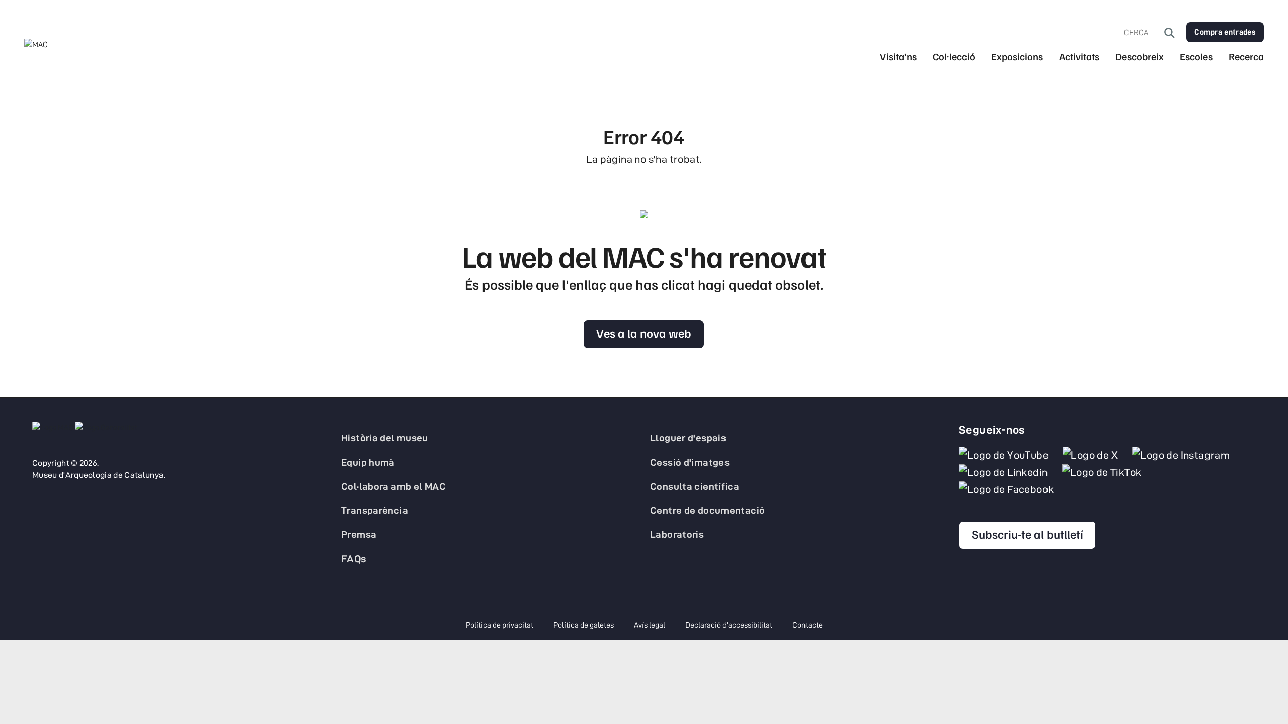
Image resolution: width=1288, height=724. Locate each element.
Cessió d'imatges (690, 462)
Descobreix (1139, 56)
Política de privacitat (499, 625)
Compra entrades (1225, 32)
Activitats (1079, 56)
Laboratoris (677, 534)
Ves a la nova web (643, 332)
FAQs (354, 558)
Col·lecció (954, 56)
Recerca (1246, 56)
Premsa (358, 534)
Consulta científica (694, 486)
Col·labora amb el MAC (393, 486)
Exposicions (1017, 56)
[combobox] (1144, 32)
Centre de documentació (707, 510)
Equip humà (368, 462)
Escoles (1196, 56)
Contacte (807, 625)
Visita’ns (898, 56)
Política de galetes (583, 625)
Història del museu (384, 438)
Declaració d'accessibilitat (728, 625)
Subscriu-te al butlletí (1027, 533)
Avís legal (649, 625)
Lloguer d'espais (688, 438)
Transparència (374, 510)
